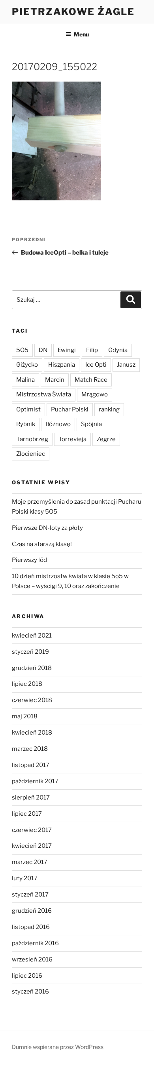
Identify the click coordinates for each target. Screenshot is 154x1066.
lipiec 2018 (27, 683)
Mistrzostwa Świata (43, 394)
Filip (92, 350)
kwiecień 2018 (32, 732)
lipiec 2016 (27, 975)
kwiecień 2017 (32, 845)
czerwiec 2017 (32, 830)
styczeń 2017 (30, 894)
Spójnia (91, 424)
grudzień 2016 (32, 910)
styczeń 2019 (30, 651)
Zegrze (106, 439)
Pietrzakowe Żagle (73, 11)
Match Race (91, 379)
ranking (109, 409)
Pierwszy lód (29, 559)
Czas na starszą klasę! (42, 544)
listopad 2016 (31, 927)
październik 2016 (35, 943)
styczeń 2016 (30, 991)
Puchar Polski (69, 409)
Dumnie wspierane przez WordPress (57, 1046)
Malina (25, 379)
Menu (81, 34)
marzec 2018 (30, 748)
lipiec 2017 (27, 813)
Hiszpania (61, 364)
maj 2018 (25, 716)
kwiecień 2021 (32, 635)
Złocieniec (30, 453)
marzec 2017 (29, 862)
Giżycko (27, 364)
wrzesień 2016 (32, 959)
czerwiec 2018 (32, 700)
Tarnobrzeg (32, 439)
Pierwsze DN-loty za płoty (47, 527)
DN (43, 350)
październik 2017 (35, 781)
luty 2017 (25, 878)
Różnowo (58, 424)
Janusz (126, 364)
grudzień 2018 (32, 668)
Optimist (28, 409)
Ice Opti (96, 364)
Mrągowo (94, 394)
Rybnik (25, 424)
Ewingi (67, 350)
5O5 (22, 350)
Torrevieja (72, 439)
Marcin (54, 379)
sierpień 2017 (31, 797)
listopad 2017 (30, 765)
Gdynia (118, 350)
